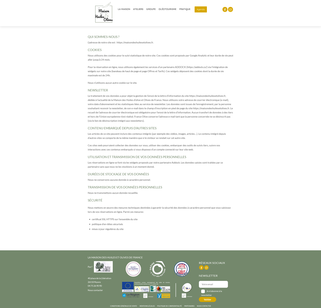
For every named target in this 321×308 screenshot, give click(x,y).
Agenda (201, 9)
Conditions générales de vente (123, 306)
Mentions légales (147, 306)
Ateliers (138, 9)
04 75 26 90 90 (95, 285)
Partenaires (189, 306)
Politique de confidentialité (169, 306)
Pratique (184, 9)
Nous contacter (95, 290)
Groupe (151, 9)
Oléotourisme (167, 9)
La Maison (124, 9)
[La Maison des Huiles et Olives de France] (104, 23)
